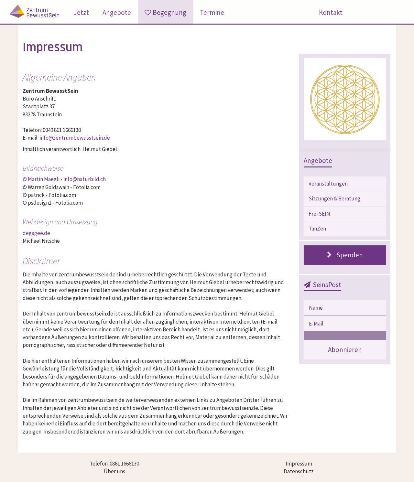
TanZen (317, 228)
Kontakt (331, 12)
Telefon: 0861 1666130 (114, 463)
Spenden (349, 255)
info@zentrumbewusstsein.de (74, 137)
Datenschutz (299, 471)
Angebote (117, 12)
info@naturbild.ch (84, 179)
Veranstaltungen (328, 183)
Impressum (299, 463)
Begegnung (169, 12)
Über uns (114, 471)
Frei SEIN (319, 213)
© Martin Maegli (41, 179)
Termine (212, 12)
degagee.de (36, 233)
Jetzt (81, 12)
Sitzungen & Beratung (334, 198)
